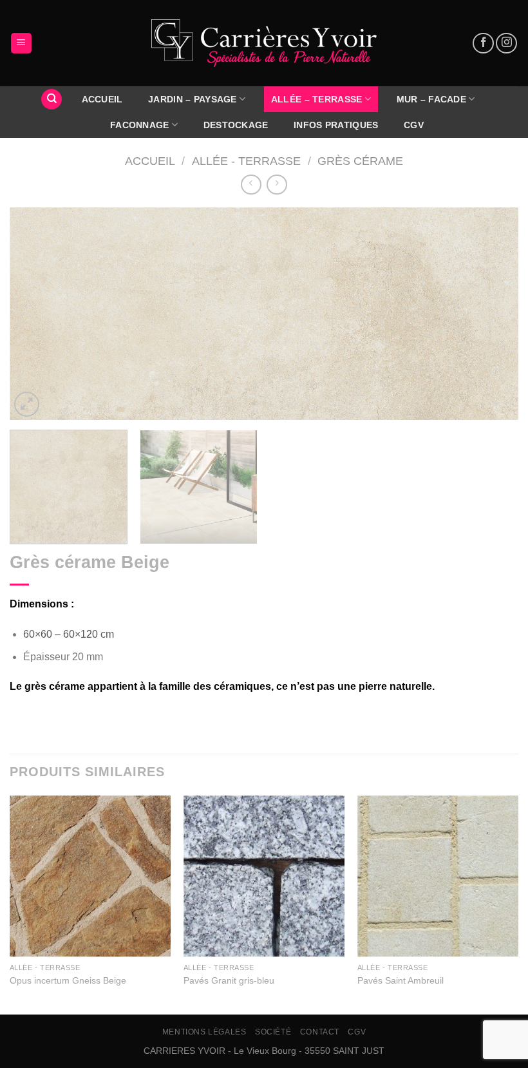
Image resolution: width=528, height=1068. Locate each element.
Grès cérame (360, 160)
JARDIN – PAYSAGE (192, 99)
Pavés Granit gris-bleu (229, 980)
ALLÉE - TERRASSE (246, 160)
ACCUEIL (102, 99)
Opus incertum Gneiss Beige (68, 980)
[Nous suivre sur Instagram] (506, 43)
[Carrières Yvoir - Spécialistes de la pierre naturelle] (264, 43)
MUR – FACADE (431, 99)
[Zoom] (26, 404)
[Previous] (36, 313)
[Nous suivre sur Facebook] (483, 43)
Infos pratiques (336, 125)
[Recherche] (51, 99)
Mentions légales (204, 1031)
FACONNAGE (139, 125)
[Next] (492, 313)
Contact (319, 1031)
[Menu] (21, 43)
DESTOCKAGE (236, 125)
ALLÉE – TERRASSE (317, 99)
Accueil (150, 160)
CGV (414, 125)
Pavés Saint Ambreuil (400, 980)
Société (273, 1031)
